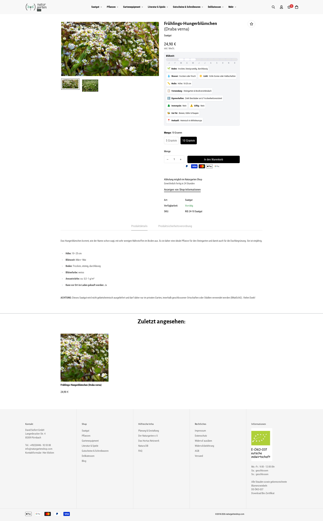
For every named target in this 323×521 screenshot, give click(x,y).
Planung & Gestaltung (148, 430)
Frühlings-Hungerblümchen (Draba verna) (81, 384)
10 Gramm (188, 140)
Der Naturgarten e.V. (148, 435)
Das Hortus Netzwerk (148, 440)
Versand (199, 455)
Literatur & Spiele (156, 6)
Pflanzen (111, 6)
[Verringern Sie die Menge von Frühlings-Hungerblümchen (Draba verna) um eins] (167, 159)
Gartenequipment (131, 6)
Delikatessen (214, 6)
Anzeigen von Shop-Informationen (182, 189)
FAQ (140, 450)
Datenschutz (201, 435)
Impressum (200, 430)
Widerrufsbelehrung (204, 445)
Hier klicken (48, 452)
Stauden (259, 481)
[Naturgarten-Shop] (36, 7)
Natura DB (143, 445)
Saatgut (95, 6)
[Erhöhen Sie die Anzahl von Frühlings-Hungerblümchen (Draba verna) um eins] (180, 159)
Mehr (231, 6)
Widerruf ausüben (203, 440)
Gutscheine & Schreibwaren (186, 6)
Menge (167, 151)
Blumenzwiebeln (259, 485)
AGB (197, 450)
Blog (84, 460)
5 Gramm (171, 140)
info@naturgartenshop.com (38, 448)
